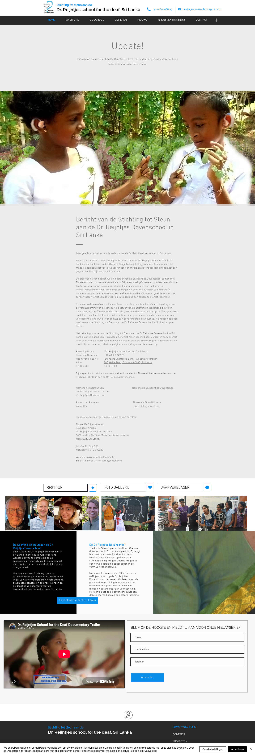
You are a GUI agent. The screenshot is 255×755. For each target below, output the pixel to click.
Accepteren (237, 749)
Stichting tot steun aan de (74, 5)
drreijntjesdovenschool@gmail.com (202, 9)
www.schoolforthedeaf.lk (100, 457)
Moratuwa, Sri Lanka (87, 438)
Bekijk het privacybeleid (144, 750)
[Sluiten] (251, 749)
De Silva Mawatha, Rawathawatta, (110, 435)
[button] (127, 148)
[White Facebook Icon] (216, 20)
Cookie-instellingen (212, 749)
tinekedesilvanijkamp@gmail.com (103, 460)
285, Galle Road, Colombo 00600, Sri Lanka (128, 362)
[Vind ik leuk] (93, 488)
